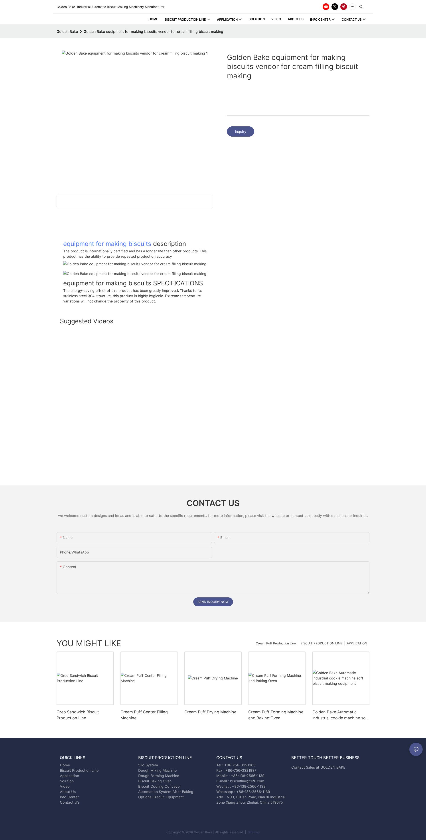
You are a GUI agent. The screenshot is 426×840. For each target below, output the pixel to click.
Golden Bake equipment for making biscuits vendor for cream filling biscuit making (153, 31)
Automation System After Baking (165, 791)
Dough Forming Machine (158, 775)
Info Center (69, 797)
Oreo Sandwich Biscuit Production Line (78, 715)
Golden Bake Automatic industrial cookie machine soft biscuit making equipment (340, 715)
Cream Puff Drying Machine (210, 712)
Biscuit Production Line (79, 770)
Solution (67, 781)
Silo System (148, 765)
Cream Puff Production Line (276, 643)
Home (65, 765)
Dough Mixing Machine (157, 770)
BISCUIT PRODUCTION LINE (321, 643)
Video (65, 786)
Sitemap (253, 832)
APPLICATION (357, 643)
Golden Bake (67, 31)
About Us (68, 791)
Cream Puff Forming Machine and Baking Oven (275, 715)
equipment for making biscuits (107, 243)
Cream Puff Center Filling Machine (144, 715)
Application (69, 775)
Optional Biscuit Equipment (161, 797)
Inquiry (240, 131)
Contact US (70, 802)
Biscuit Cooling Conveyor (159, 786)
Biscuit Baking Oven (155, 781)
